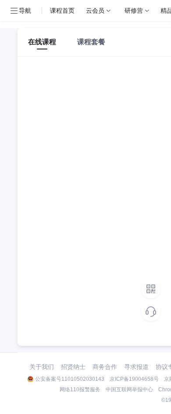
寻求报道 (136, 366)
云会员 (95, 10)
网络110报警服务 (80, 389)
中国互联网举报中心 (129, 389)
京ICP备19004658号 (134, 379)
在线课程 (42, 42)
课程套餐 (91, 42)
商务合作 (105, 366)
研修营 (134, 10)
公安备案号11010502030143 (69, 379)
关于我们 (41, 366)
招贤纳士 (73, 366)
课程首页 (62, 10)
